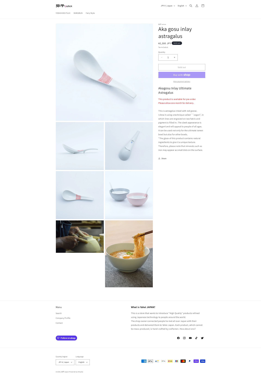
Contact (59, 323)
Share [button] (164, 158)
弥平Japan (65, 372)
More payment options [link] (181, 81)
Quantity (161, 52)
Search (59, 313)
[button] (191, 6)
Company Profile (63, 318)
